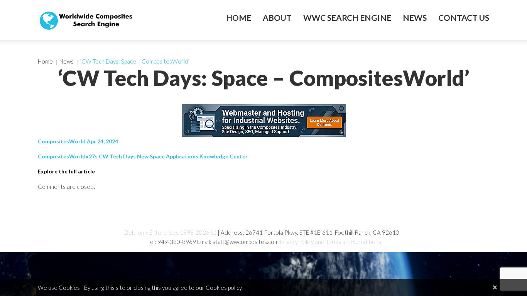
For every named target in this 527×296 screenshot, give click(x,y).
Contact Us (463, 17)
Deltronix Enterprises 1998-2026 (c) (170, 232)
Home (238, 17)
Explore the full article (66, 171)
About (277, 17)
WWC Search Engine (347, 17)
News (415, 17)
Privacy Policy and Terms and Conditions (330, 241)
